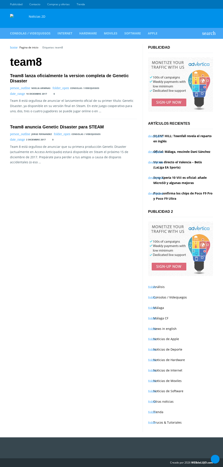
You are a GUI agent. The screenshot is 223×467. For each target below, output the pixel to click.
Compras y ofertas (58, 4)
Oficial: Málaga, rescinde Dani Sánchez (181, 152)
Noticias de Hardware (169, 360)
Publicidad (16, 4)
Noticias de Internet (167, 370)
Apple (152, 33)
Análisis (159, 287)
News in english (165, 329)
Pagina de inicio (28, 47)
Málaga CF (160, 318)
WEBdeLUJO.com (202, 462)
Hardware (88, 33)
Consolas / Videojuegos (30, 33)
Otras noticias (163, 401)
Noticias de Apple (166, 339)
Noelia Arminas (41, 88)
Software (132, 33)
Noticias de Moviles (167, 381)
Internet (64, 33)
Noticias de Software (168, 391)
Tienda (81, 4)
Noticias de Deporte (167, 349)
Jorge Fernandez (41, 134)
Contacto (34, 4)
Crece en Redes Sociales (210, 4)
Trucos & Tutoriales (167, 422)
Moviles (110, 33)
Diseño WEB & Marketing (205, 4)
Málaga (158, 308)
